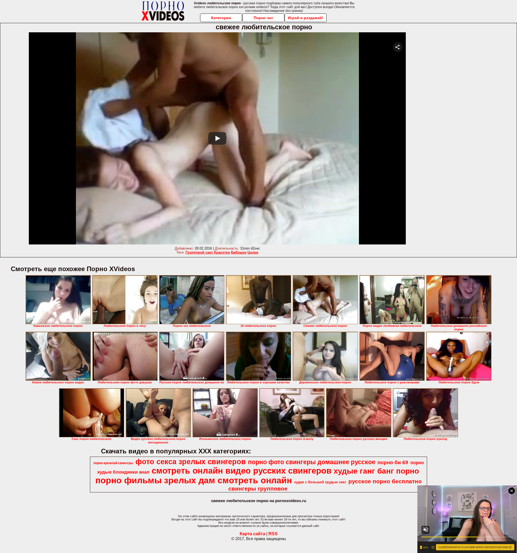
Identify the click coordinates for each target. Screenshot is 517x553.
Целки (252, 252)
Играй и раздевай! (305, 18)
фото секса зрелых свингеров (190, 462)
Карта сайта (252, 533)
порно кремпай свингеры (113, 463)
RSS (273, 533)
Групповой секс (199, 252)
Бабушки (238, 252)
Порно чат (263, 18)
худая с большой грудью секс (320, 482)
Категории (221, 18)
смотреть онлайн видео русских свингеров (241, 470)
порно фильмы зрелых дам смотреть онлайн (193, 480)
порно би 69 (393, 462)
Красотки (222, 252)
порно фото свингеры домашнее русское (311, 462)
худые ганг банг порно (376, 471)
